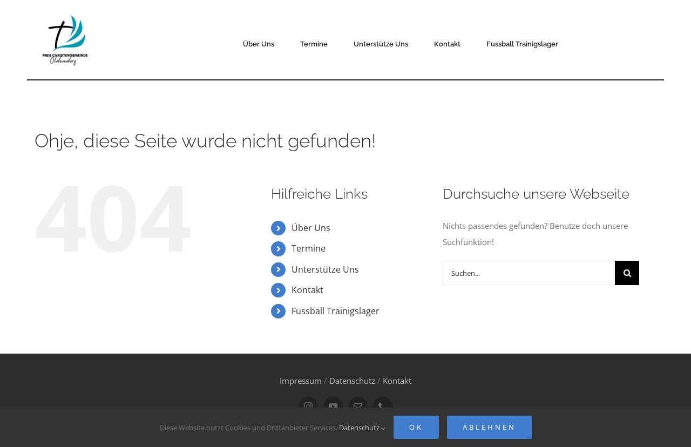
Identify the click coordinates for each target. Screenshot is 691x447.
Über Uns (311, 228)
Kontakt (307, 290)
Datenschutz (352, 380)
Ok (416, 427)
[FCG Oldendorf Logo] (66, 11)
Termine (309, 248)
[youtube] (333, 406)
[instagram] (308, 406)
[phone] (382, 406)
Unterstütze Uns (325, 269)
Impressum (301, 380)
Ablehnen (489, 427)
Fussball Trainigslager (336, 311)
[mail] (358, 406)
